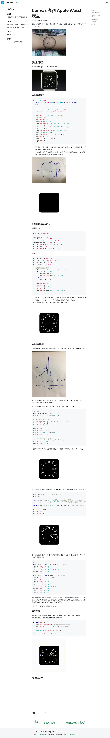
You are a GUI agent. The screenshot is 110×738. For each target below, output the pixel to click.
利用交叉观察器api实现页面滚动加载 (17, 17)
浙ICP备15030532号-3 (71, 734)
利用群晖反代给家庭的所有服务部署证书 (18, 24)
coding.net (43, 734)
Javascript (40, 713)
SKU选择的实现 (11, 34)
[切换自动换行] (81, 494)
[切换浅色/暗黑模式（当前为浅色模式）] (107, 2)
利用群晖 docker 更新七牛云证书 (16, 27)
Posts (17, 3)
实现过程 (92, 10)
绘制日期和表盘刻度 (96, 16)
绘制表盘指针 (95, 19)
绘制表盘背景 (95, 12)
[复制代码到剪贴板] (84, 100)
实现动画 (94, 22)
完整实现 (92, 24)
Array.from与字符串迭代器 (14, 42)
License (71, 732)
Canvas (47, 713)
